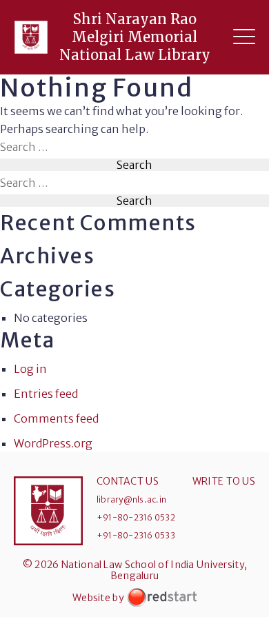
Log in (30, 369)
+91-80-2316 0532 (136, 517)
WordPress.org (53, 443)
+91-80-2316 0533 (136, 535)
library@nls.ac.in (131, 499)
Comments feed (56, 418)
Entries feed (46, 394)
